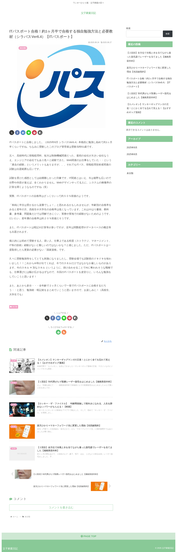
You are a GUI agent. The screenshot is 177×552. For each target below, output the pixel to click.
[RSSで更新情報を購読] (64, 332)
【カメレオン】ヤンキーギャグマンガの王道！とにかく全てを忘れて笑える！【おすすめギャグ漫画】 (149, 108)
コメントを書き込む (61, 507)
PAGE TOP (89, 536)
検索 (128, 28)
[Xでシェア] (11, 132)
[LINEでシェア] (28, 132)
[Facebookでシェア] (17, 132)
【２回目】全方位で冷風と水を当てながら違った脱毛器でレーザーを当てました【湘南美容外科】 (149, 56)
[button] (40, 132)
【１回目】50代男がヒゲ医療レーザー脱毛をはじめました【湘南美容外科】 (149, 95)
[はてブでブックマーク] (23, 132)
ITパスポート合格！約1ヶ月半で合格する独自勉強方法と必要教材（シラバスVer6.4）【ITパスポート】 (149, 82)
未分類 (14, 307)
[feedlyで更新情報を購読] (58, 332)
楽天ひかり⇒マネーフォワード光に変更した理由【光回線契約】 (149, 69)
